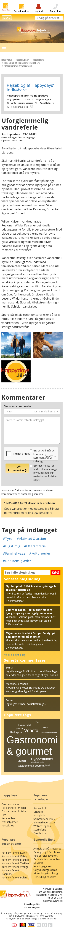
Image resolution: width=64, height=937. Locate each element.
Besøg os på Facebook (46, 852)
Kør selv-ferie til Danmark (10, 872)
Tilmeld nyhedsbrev (44, 877)
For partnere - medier (13, 807)
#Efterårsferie (35, 546)
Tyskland (19, 729)
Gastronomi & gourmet (31, 765)
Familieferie (40, 833)
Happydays (6, 59)
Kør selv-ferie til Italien (14, 852)
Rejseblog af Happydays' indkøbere (22, 62)
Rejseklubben (22, 59)
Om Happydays (10, 804)
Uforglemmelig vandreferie (18, 65)
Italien (21, 760)
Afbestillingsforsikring (45, 873)
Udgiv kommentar (17, 468)
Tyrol (37, 722)
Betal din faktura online (46, 859)
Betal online (8, 818)
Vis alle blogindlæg (14, 654)
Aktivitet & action (38, 762)
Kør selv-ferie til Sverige (14, 866)
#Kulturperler (39, 553)
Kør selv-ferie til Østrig (14, 856)
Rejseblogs (38, 59)
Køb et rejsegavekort (45, 855)
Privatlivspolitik (32, 904)
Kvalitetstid (24, 725)
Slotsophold (40, 808)
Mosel (47, 765)
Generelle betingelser (32, 908)
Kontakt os (7, 825)
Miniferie (38, 811)
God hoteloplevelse (49, 732)
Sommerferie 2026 (44, 819)
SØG (55, 572)
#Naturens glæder (17, 561)
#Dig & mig (11, 546)
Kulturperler (17, 732)
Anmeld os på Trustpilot (47, 848)
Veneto (31, 730)
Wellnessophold (42, 826)
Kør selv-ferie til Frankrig (15, 859)
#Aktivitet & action (31, 538)
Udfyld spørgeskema (45, 870)
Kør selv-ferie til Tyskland (15, 863)
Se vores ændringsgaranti (42, 864)
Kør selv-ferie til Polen (14, 877)
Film (3, 815)
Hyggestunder (42, 759)
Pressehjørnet (9, 822)
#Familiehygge (14, 553)
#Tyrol (8, 538)
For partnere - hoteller (14, 811)
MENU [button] (6, 17)
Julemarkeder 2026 (44, 822)
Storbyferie (39, 829)
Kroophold (39, 815)
